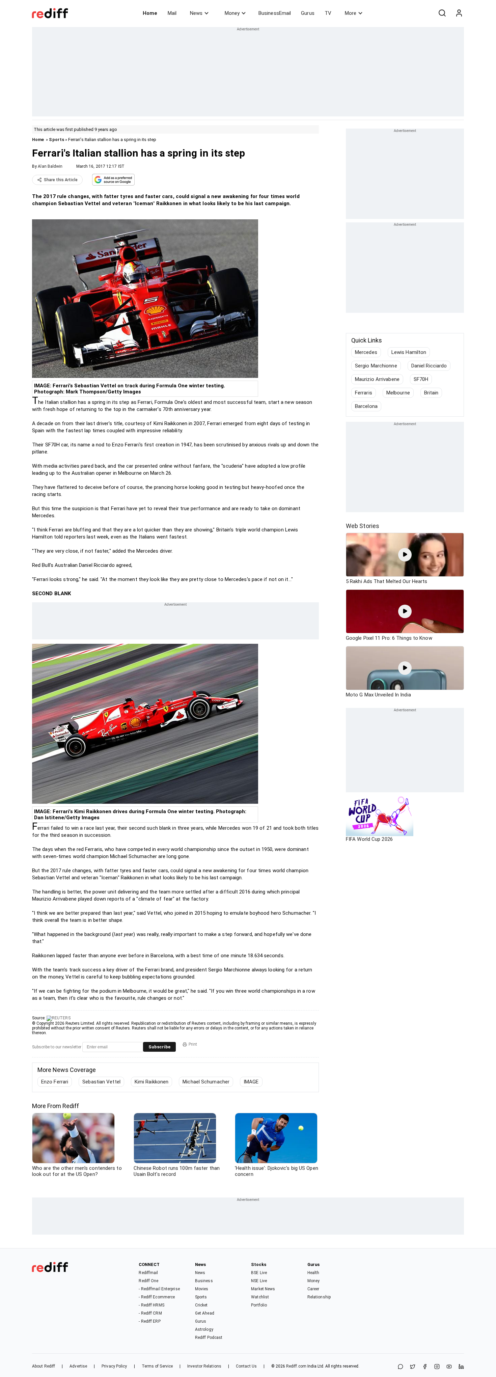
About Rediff (43, 1366)
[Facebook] (425, 1367)
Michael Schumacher (206, 1082)
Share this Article (61, 179)
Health (313, 1272)
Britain (431, 393)
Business (204, 1280)
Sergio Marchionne (376, 366)
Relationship (319, 1297)
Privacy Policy (114, 1366)
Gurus (307, 13)
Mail (172, 13)
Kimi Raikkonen (151, 1082)
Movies (202, 1289)
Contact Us (246, 1366)
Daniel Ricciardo (429, 366)
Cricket (201, 1305)
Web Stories (362, 525)
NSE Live (259, 1280)
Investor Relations (204, 1366)
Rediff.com (296, 1366)
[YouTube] (449, 1367)
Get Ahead (204, 1313)
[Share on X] (412, 1367)
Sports (56, 139)
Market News (263, 1289)
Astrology (204, 1329)
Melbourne (398, 393)
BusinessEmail (274, 13)
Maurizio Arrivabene (377, 379)
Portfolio (259, 1305)
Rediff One (148, 1280)
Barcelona (366, 406)
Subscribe (159, 1046)
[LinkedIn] (461, 1367)
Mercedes (366, 352)
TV (328, 13)
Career (313, 1289)
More (350, 13)
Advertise (78, 1366)
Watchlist (260, 1297)
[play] (405, 554)
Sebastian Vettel (101, 1082)
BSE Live (259, 1272)
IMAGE (251, 1082)
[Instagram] (437, 1367)
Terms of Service (157, 1366)
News (196, 13)
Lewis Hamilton (408, 352)
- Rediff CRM (150, 1313)
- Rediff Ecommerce (157, 1297)
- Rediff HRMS (151, 1305)
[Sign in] (459, 13)
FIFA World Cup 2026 (369, 839)
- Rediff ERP (149, 1321)
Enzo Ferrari (54, 1082)
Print (193, 1044)
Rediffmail (148, 1272)
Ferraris (363, 393)
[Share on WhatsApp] (400, 1367)
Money (232, 13)
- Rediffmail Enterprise (159, 1289)
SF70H (421, 379)
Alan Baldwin (50, 166)
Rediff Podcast (208, 1337)
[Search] (442, 13)
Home (150, 13)
